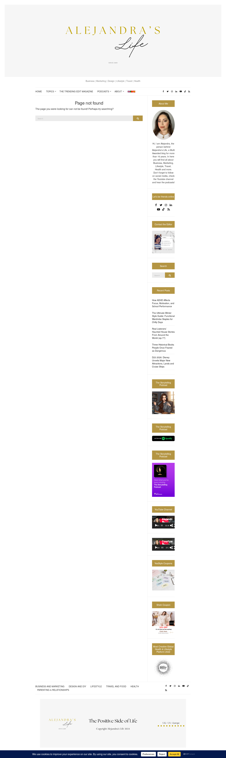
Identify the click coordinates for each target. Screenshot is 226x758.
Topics (50, 91)
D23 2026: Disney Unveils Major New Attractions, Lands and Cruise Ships (163, 362)
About (118, 91)
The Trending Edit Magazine (76, 91)
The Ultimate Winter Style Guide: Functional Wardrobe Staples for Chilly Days (163, 317)
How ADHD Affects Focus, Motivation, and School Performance (163, 303)
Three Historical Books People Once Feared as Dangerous (163, 347)
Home (38, 91)
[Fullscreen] (173, 525)
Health (135, 686)
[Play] (156, 525)
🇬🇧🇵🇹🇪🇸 (131, 91)
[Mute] (171, 525)
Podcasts (103, 91)
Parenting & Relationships (53, 689)
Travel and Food (116, 686)
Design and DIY (77, 686)
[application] (163, 522)
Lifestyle (96, 686)
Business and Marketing (49, 686)
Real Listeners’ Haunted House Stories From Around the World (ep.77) (163, 333)
